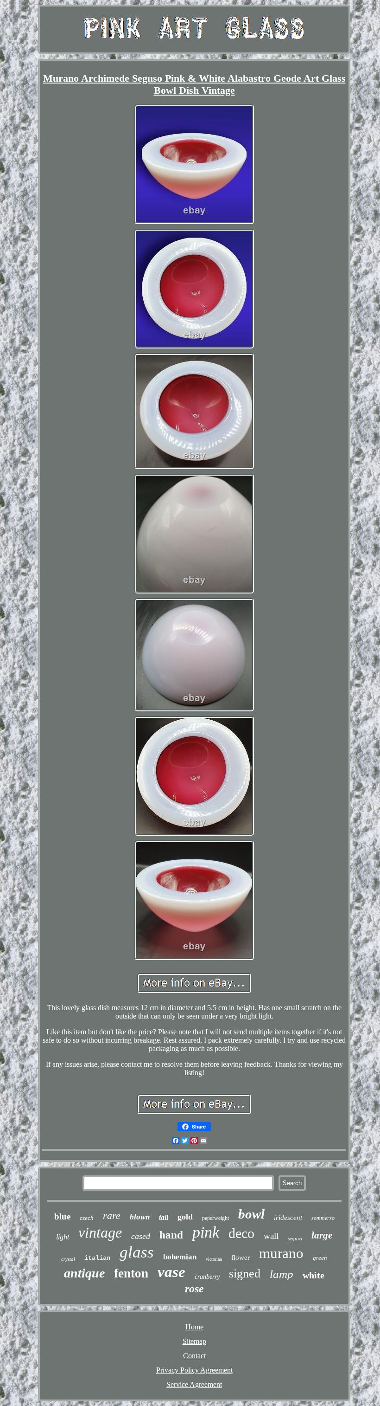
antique (84, 1273)
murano (281, 1253)
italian (97, 1258)
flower (240, 1257)
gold (185, 1216)
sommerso (323, 1218)
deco (241, 1233)
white (313, 1275)
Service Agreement (194, 1384)
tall (163, 1217)
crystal (68, 1259)
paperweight (215, 1218)
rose (194, 1289)
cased (140, 1236)
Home (194, 1327)
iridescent (288, 1217)
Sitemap (194, 1341)
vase (171, 1272)
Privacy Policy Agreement (194, 1370)
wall (271, 1236)
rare (111, 1215)
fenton (131, 1273)
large (321, 1235)
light (62, 1237)
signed (244, 1273)
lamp (281, 1274)
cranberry (207, 1276)
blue (62, 1216)
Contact (194, 1356)
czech (87, 1217)
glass (137, 1252)
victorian (214, 1259)
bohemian (179, 1256)
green (320, 1257)
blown (140, 1217)
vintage (100, 1232)
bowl (251, 1213)
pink (205, 1232)
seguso (295, 1238)
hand (171, 1235)
